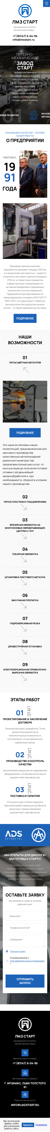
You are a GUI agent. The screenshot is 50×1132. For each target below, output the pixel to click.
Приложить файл (17, 951)
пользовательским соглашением (27, 960)
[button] (25, 318)
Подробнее (41, 1125)
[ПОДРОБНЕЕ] (25, 311)
